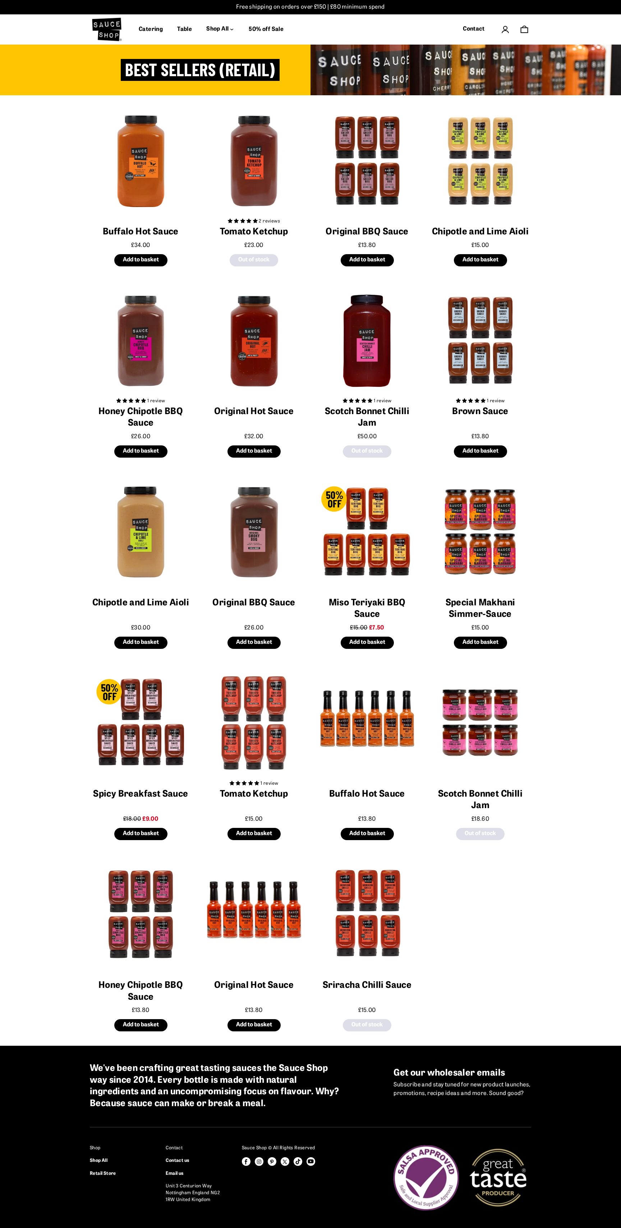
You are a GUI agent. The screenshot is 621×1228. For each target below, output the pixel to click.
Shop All (98, 1160)
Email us (174, 1173)
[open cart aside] (524, 29)
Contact (473, 29)
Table (184, 29)
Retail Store (103, 1173)
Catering (151, 29)
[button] (243, 221)
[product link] (141, 160)
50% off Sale (266, 29)
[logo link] (107, 29)
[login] (505, 29)
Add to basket (141, 260)
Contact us (177, 1160)
